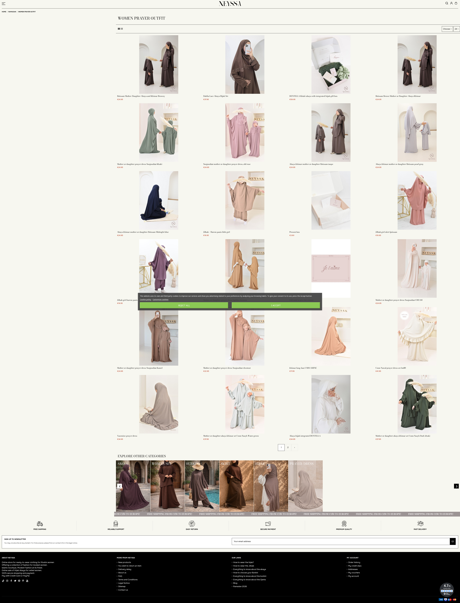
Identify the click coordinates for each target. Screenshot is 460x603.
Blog (235, 583)
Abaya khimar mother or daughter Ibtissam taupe (311, 164)
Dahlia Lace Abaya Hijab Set (215, 96)
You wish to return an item (129, 566)
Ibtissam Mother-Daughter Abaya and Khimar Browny (141, 96)
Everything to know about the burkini (249, 576)
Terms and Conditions (128, 579)
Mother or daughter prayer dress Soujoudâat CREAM (399, 300)
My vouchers (354, 572)
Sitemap (122, 586)
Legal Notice (124, 583)
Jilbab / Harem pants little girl (216, 232)
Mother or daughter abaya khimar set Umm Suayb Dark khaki (403, 435)
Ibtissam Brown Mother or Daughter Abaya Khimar (398, 96)
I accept (276, 305)
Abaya (22, 570)
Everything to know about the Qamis (249, 579)
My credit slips (354, 566)
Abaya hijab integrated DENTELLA (305, 435)
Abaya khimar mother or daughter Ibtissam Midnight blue (143, 232)
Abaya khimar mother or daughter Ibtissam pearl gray (399, 164)
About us (122, 572)
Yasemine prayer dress (127, 435)
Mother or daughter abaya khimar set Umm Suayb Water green (231, 435)
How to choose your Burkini (245, 572)
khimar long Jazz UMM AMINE (303, 367)
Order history (354, 562)
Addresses (353, 569)
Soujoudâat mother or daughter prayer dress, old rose (226, 164)
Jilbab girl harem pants (127, 300)
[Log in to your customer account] (451, 3)
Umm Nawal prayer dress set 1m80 (391, 367)
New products (124, 562)
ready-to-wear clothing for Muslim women (35, 562)
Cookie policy (145, 299)
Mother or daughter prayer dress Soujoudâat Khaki (139, 164)
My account (353, 576)
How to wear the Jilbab (243, 566)
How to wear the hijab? (243, 562)
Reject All (184, 305)
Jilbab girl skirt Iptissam (386, 232)
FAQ (120, 576)
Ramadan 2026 (240, 586)
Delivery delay (124, 569)
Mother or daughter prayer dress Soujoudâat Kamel (139, 367)
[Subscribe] (453, 541)
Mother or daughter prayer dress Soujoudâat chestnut (227, 367)
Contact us (123, 590)
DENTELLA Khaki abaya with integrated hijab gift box (313, 96)
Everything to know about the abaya (249, 569)
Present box (294, 232)
